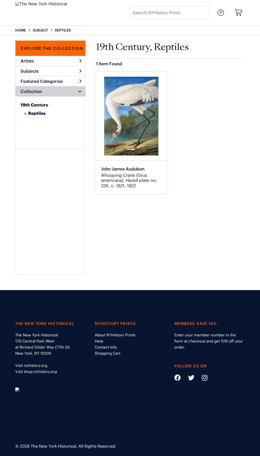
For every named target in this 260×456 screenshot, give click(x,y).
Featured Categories (42, 81)
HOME (20, 30)
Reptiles (37, 113)
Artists (27, 61)
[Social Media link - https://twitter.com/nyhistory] (188, 378)
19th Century (34, 105)
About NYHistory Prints (115, 335)
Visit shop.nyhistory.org (36, 371)
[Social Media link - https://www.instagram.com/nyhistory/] (201, 378)
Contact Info (106, 347)
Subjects (30, 71)
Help (99, 341)
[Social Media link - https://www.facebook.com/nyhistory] (177, 378)
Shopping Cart (107, 353)
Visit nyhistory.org (31, 365)
